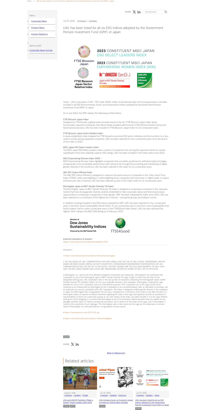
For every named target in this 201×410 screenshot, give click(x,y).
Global (85, 395)
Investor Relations (39, 34)
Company (81, 21)
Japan (157, 395)
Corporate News (39, 21)
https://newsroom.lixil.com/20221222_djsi (82, 312)
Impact (66, 337)
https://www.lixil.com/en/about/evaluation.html (85, 242)
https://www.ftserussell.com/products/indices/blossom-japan (90, 256)
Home (29, 1)
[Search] (166, 12)
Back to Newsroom (116, 353)
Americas (122, 395)
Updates (93, 21)
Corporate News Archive (41, 50)
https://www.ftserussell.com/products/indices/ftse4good (88, 318)
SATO (72, 406)
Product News (37, 28)
